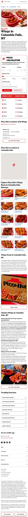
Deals (6, 1)
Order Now (17, 90)
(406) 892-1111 (6, 137)
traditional (10, 323)
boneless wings (19, 323)
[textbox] (14, 266)
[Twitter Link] (5, 442)
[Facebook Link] (2, 442)
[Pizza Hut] (14, 165)
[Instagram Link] (10, 442)
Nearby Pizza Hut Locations (8, 124)
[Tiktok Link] (7, 442)
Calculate (7, 90)
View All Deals (14, 307)
